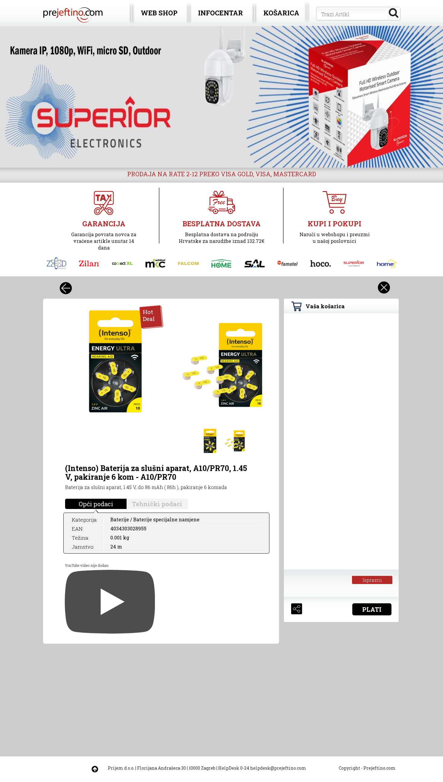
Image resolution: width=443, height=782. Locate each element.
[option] (221, 97)
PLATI (372, 609)
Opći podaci (96, 504)
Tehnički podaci (157, 504)
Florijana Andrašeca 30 (161, 768)
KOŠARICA (281, 12)
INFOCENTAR (220, 12)
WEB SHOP (159, 12)
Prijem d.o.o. (121, 768)
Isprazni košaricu (372, 580)
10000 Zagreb (202, 768)
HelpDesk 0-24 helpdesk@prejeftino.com (262, 768)
